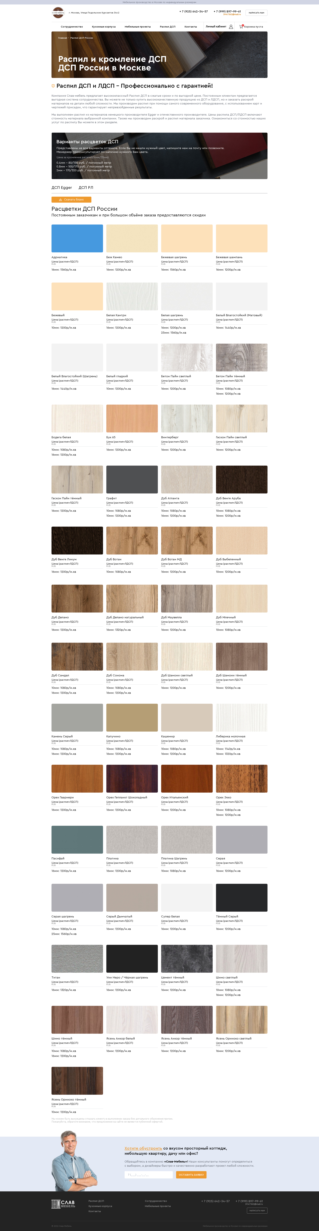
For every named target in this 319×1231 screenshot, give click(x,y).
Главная (62, 38)
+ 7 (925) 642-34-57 (193, 11)
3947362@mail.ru (232, 14)
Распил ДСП (167, 26)
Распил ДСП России (81, 38)
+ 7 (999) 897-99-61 (227, 11)
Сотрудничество (72, 26)
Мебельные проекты (138, 26)
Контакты (191, 26)
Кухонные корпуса (104, 26)
